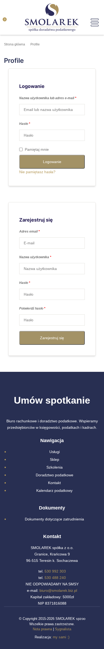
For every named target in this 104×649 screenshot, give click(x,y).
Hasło (24, 124)
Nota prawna (42, 629)
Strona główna (14, 44)
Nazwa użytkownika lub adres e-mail (47, 98)
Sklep (54, 459)
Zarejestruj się (52, 338)
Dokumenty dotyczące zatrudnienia (54, 519)
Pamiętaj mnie (37, 149)
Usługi (54, 452)
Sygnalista (63, 629)
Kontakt (54, 483)
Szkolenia (54, 467)
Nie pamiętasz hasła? (37, 172)
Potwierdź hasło (32, 308)
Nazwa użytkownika (35, 257)
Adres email (29, 231)
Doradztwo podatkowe (54, 475)
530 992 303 (55, 571)
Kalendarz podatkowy (54, 490)
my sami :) (61, 637)
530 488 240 (55, 577)
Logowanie (52, 162)
